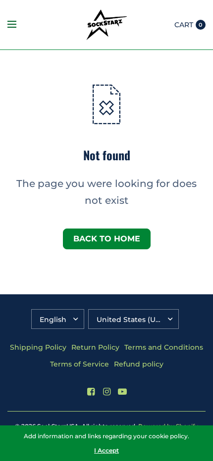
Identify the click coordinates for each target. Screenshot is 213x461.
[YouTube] (122, 391)
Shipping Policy (38, 347)
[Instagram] (106, 391)
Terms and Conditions (163, 347)
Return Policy (95, 347)
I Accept (106, 451)
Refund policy (138, 364)
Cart (183, 24)
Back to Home (106, 238)
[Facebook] (90, 391)
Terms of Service (79, 364)
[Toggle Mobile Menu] (18, 25)
